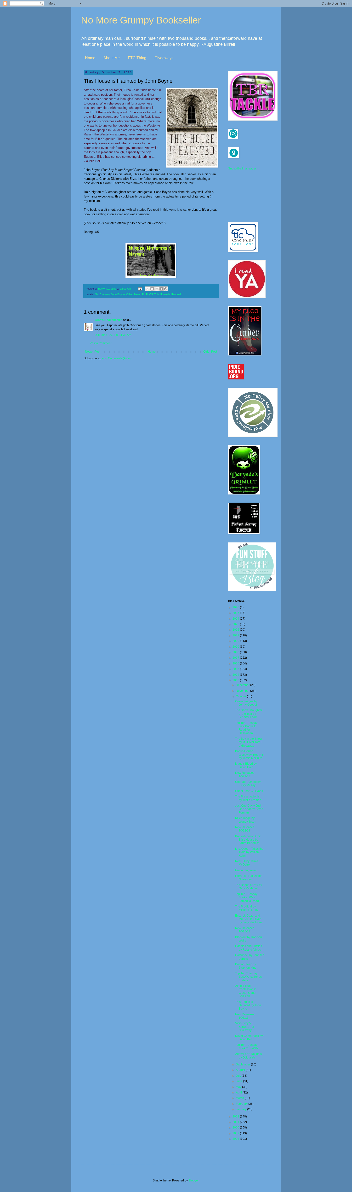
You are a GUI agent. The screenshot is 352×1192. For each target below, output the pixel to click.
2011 (236, 1122)
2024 (236, 618)
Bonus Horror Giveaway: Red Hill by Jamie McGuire (249, 755)
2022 (236, 629)
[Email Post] (139, 288)
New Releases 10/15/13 (244, 929)
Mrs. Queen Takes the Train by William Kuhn (249, 852)
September (243, 1064)
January (241, 1109)
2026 (236, 607)
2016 (236, 663)
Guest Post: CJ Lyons (249, 791)
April (239, 1092)
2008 (236, 1138)
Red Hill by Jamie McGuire (246, 863)
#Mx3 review (102, 294)
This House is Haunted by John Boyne (248, 1005)
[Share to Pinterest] (165, 288)
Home (90, 58)
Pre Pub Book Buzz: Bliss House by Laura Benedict (248, 840)
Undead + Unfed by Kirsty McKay (248, 783)
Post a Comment (100, 343)
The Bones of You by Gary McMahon (248, 886)
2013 (236, 680)
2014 (236, 674)
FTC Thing (137, 58)
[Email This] (147, 288)
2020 (236, 641)
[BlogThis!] (152, 288)
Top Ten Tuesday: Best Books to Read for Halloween (246, 728)
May (239, 1087)
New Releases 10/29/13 (244, 774)
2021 (236, 635)
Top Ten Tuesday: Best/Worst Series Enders (248, 977)
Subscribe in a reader (242, 168)
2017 (236, 657)
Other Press (133, 294)
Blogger (193, 1180)
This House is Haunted (167, 294)
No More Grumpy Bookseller (141, 20)
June (239, 1081)
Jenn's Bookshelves (108, 320)
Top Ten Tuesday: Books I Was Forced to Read (247, 897)
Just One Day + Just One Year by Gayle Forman (249, 809)
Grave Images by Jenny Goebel (246, 703)
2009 (236, 1133)
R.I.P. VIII (147, 294)
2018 (236, 652)
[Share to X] (156, 288)
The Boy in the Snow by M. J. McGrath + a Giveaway (249, 742)
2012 (236, 1116)
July (239, 1075)
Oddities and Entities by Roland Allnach (248, 947)
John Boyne (118, 294)
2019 (236, 646)
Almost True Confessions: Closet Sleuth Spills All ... (245, 991)
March (240, 1098)
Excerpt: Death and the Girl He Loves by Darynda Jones (248, 919)
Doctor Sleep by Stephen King (245, 966)
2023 (236, 624)
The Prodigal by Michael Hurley (246, 908)
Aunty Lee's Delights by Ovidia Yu (248, 1055)
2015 (236, 669)
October (241, 696)
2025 (236, 613)
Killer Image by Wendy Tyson (245, 819)
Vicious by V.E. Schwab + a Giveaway (244, 1027)
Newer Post (92, 351)
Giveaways (163, 58)
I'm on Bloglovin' (245, 870)
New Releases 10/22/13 (244, 829)
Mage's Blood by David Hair (246, 765)
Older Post (210, 351)
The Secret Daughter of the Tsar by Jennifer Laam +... (248, 714)
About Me (111, 58)
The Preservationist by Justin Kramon (248, 798)
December (243, 685)
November (243, 690)
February (242, 1103)
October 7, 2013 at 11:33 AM (113, 335)
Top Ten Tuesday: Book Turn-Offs (246, 1046)
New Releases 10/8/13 (244, 1016)
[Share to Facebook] (161, 288)
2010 (236, 1127)
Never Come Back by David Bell (249, 1037)
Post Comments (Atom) (116, 358)
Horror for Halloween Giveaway (248, 877)
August (241, 1070)
